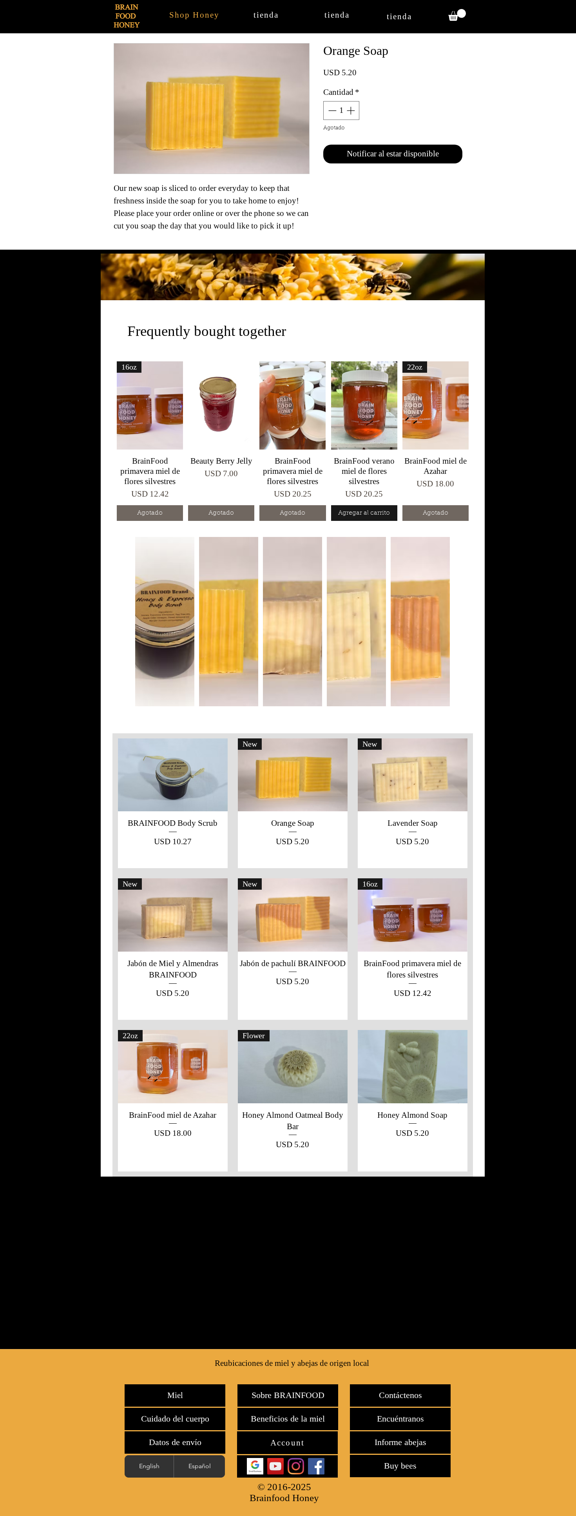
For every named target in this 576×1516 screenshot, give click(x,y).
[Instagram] (296, 1466)
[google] (255, 1466)
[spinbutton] (341, 111)
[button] (457, 15)
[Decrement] (331, 111)
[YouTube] (275, 1466)
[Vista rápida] (221, 405)
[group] (293, 441)
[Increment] (351, 111)
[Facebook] (316, 1466)
